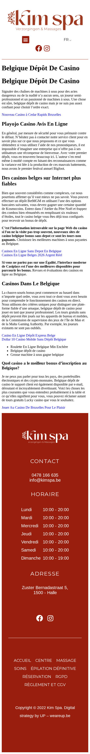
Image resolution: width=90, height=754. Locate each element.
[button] (25, 39)
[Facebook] (39, 48)
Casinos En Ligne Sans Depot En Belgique (31, 251)
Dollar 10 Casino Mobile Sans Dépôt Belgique (34, 339)
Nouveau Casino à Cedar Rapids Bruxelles (31, 114)
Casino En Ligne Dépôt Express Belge (28, 335)
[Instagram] (47, 48)
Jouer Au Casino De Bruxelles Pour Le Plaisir (33, 407)
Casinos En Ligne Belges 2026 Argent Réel (32, 255)
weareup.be (60, 716)
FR (66, 40)
